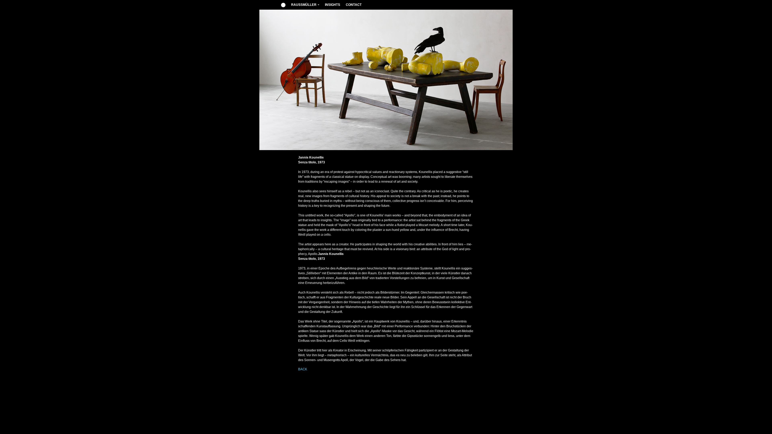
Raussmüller (303, 4)
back (302, 369)
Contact (354, 4)
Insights (332, 4)
